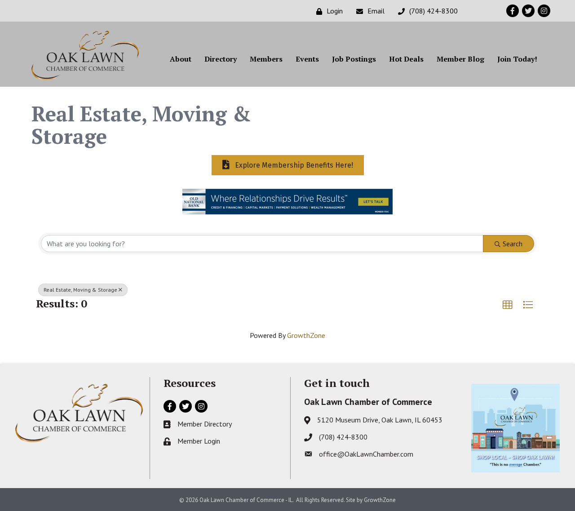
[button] (508, 305)
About (180, 59)
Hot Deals (406, 59)
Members (266, 59)
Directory (220, 59)
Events (307, 59)
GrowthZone (306, 335)
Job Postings (354, 59)
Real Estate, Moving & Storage (80, 289)
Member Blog (460, 59)
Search (512, 243)
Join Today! (517, 59)
